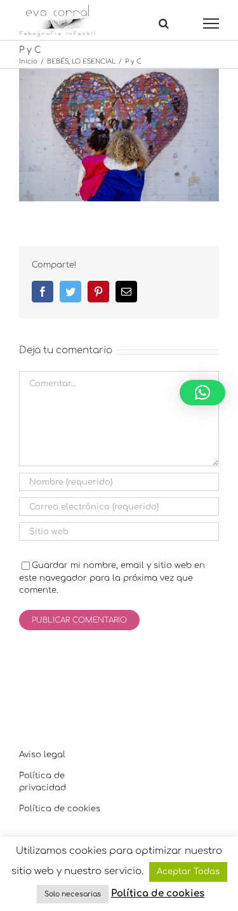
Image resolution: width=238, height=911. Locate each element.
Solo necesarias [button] (72, 894)
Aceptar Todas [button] (188, 871)
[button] (202, 392)
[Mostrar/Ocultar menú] (211, 23)
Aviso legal (42, 754)
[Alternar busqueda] (164, 22)
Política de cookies (59, 808)
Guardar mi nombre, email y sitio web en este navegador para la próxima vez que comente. (112, 578)
